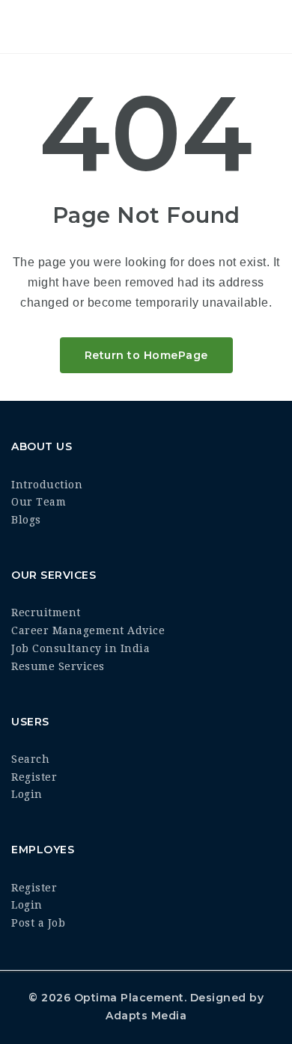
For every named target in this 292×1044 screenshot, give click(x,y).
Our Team (38, 502)
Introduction (46, 485)
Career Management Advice (88, 630)
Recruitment (46, 612)
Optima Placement (129, 997)
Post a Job (38, 923)
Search (30, 759)
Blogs (26, 520)
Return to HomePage (146, 355)
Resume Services (58, 666)
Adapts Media (146, 1015)
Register (34, 777)
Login (27, 794)
